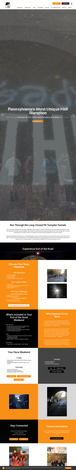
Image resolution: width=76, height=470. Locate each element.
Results (64, 7)
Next (74, 115)
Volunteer (40, 7)
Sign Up (57, 3)
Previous (3, 115)
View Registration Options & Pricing (18, 305)
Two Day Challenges (57, 371)
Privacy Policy (17, 468)
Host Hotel (11, 376)
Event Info (27, 7)
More (69, 7)
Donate (65, 3)
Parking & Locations (24, 376)
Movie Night (19, 379)
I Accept (68, 468)
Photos (47, 7)
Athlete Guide (60, 368)
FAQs (34, 7)
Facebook (13, 439)
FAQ (51, 368)
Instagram (23, 439)
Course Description (56, 438)
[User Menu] (72, 3)
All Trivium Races (55, 7)
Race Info (19, 7)
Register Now (37, 121)
